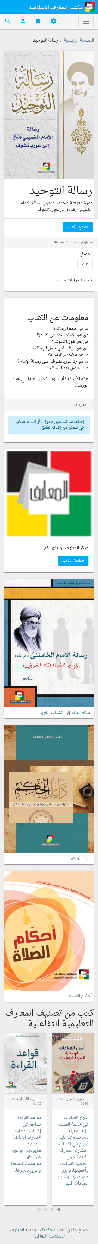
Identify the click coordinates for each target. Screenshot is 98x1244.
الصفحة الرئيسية (79, 40)
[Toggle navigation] (86, 21)
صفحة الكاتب (73, 560)
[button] (59, 1209)
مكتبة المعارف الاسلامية (56, 7)
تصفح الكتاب (77, 227)
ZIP (85, 264)
